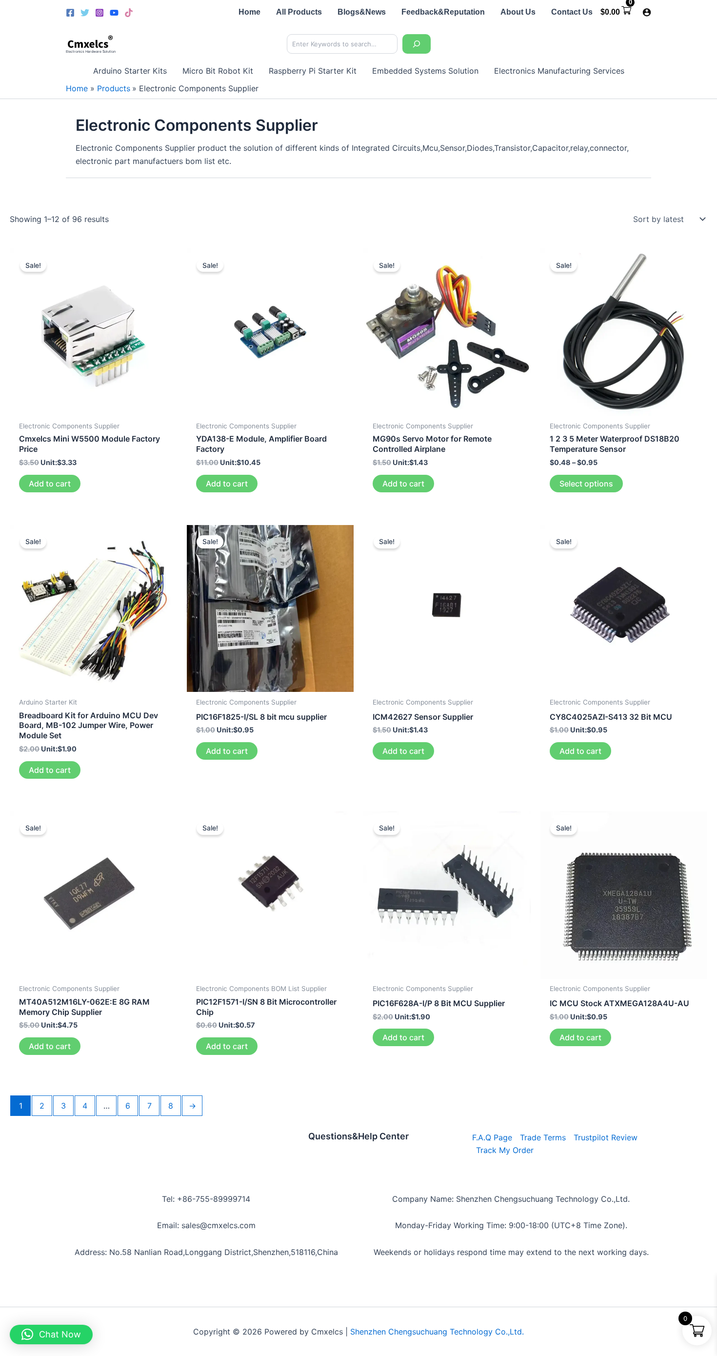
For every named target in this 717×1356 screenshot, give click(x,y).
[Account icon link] (646, 12)
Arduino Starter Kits (130, 71)
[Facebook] (70, 12)
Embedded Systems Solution (425, 71)
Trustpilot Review (605, 1137)
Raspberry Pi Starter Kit (313, 71)
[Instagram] (99, 12)
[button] (51, 1334)
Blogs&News (362, 12)
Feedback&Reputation (443, 12)
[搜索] (416, 44)
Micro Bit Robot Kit (217, 71)
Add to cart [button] (50, 483)
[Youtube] (114, 12)
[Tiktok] (128, 12)
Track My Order (505, 1150)
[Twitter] (84, 12)
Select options (586, 483)
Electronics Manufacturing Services (559, 71)
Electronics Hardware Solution (91, 51)
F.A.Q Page (492, 1137)
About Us (518, 12)
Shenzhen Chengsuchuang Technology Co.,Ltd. (437, 1331)
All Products (299, 12)
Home (249, 12)
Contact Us (572, 12)
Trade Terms (543, 1137)
